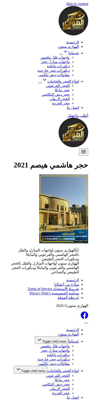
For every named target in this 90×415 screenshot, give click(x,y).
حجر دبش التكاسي (56, 94)
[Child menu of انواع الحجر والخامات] (40, 82)
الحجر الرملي (60, 99)
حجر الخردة (61, 103)
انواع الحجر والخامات (63, 371)
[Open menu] (83, 152)
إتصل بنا (73, 108)
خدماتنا (73, 341)
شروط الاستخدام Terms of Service (53, 289)
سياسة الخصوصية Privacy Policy (54, 293)
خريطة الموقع (68, 298)
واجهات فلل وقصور (55, 57)
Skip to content (77, 4)
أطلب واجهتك (78, 116)
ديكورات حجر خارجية (54, 70)
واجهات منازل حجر (55, 62)
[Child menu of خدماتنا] (61, 54)
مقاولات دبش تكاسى (54, 75)
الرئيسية (72, 42)
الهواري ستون (68, 47)
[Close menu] (86, 323)
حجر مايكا (62, 90)
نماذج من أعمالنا (66, 284)
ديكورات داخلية (58, 66)
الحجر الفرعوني (58, 86)
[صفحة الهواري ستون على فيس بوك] (84, 318)
